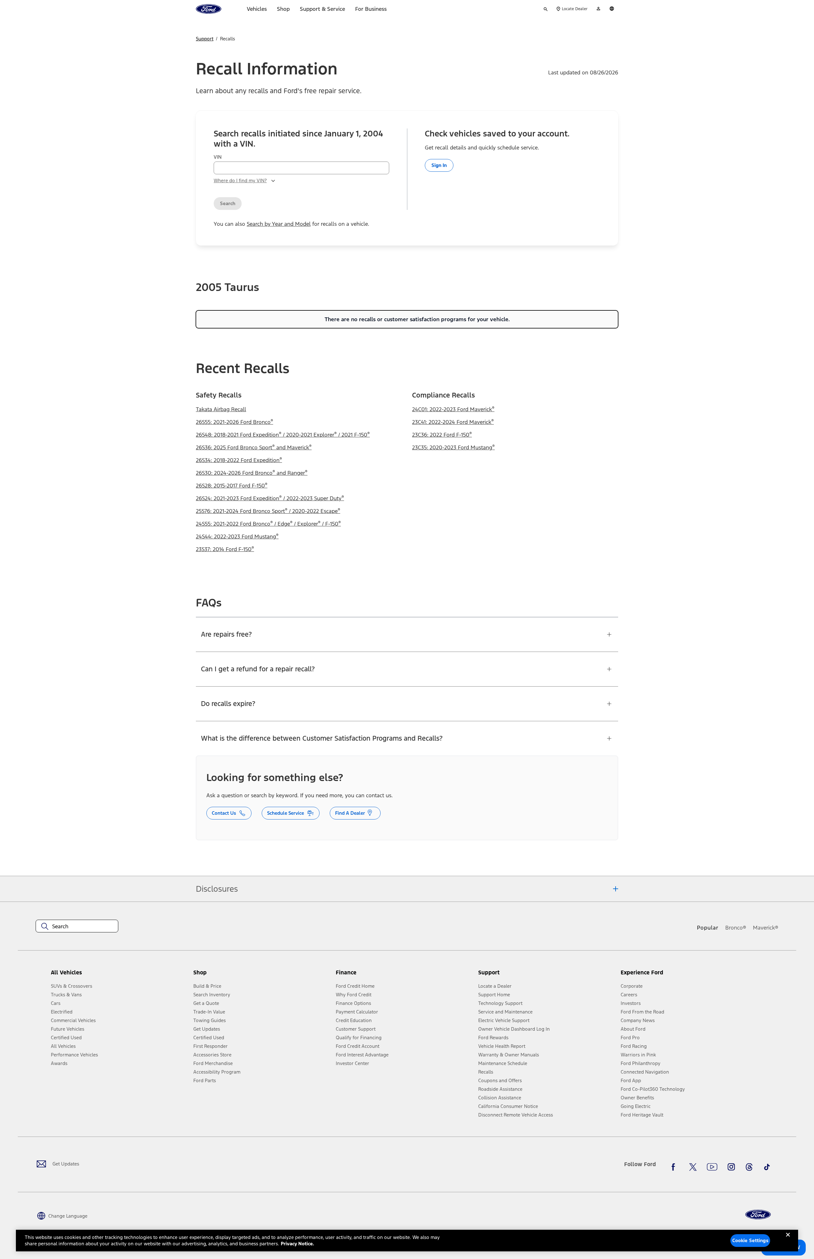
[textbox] (77, 926)
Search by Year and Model (279, 223)
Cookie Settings (750, 1240)
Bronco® (735, 927)
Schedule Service (285, 813)
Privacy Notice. (297, 1244)
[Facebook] (675, 1167)
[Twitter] (693, 1167)
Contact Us (224, 813)
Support (204, 39)
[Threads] (749, 1167)
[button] (262, 974)
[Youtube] (712, 1167)
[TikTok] (767, 1167)
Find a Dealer (350, 813)
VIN (218, 157)
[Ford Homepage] (758, 1214)
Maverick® (765, 927)
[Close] (788, 1240)
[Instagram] (731, 1167)
